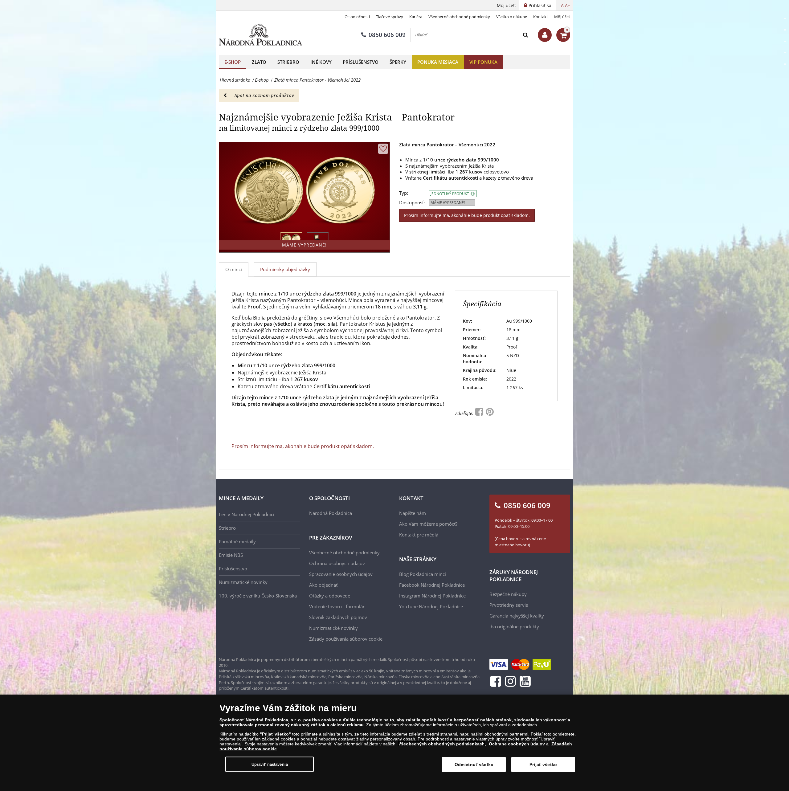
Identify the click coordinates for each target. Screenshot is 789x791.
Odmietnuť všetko (474, 764)
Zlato (259, 62)
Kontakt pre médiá (418, 535)
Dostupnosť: (412, 203)
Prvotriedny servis (508, 605)
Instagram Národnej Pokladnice (432, 596)
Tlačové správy (389, 16)
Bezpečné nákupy (508, 594)
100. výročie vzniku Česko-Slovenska (258, 596)
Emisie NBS (231, 555)
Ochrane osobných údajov (517, 743)
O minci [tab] (233, 269)
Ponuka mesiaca (437, 62)
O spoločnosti (357, 16)
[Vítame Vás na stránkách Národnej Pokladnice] (545, 35)
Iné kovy (321, 62)
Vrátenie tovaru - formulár (337, 606)
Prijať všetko (543, 764)
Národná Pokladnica (330, 513)
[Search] (526, 35)
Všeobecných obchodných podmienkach (441, 743)
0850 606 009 (387, 35)
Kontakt (540, 16)
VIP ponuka (483, 62)
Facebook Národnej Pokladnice (432, 585)
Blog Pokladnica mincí (422, 574)
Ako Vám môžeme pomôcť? (428, 524)
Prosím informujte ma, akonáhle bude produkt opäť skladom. (467, 215)
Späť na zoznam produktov (264, 95)
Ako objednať (323, 585)
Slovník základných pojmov (338, 617)
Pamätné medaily (237, 541)
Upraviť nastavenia (269, 764)
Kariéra (415, 16)
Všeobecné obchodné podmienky (459, 16)
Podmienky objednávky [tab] (285, 269)
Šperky (398, 62)
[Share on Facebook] (479, 413)
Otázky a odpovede (329, 596)
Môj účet (562, 16)
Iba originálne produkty (514, 626)
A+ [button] (567, 5)
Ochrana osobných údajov (337, 563)
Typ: (403, 193)
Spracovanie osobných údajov (341, 574)
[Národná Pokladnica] (260, 35)
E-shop (232, 62)
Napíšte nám (412, 513)
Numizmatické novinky (243, 582)
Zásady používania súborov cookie (345, 639)
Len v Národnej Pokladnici (246, 514)
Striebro (288, 62)
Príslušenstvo (360, 62)
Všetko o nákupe (511, 16)
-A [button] (561, 5)
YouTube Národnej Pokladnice (431, 606)
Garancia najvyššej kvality (516, 616)
